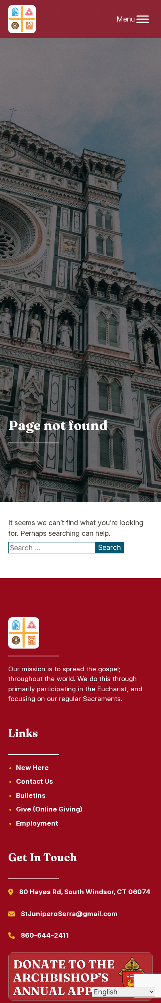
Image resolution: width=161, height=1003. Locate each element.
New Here (32, 768)
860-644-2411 (45, 935)
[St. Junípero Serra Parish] (22, 19)
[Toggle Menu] (142, 19)
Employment (37, 823)
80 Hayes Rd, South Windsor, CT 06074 (84, 892)
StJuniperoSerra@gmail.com (69, 914)
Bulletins (31, 795)
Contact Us (34, 781)
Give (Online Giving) (49, 809)
